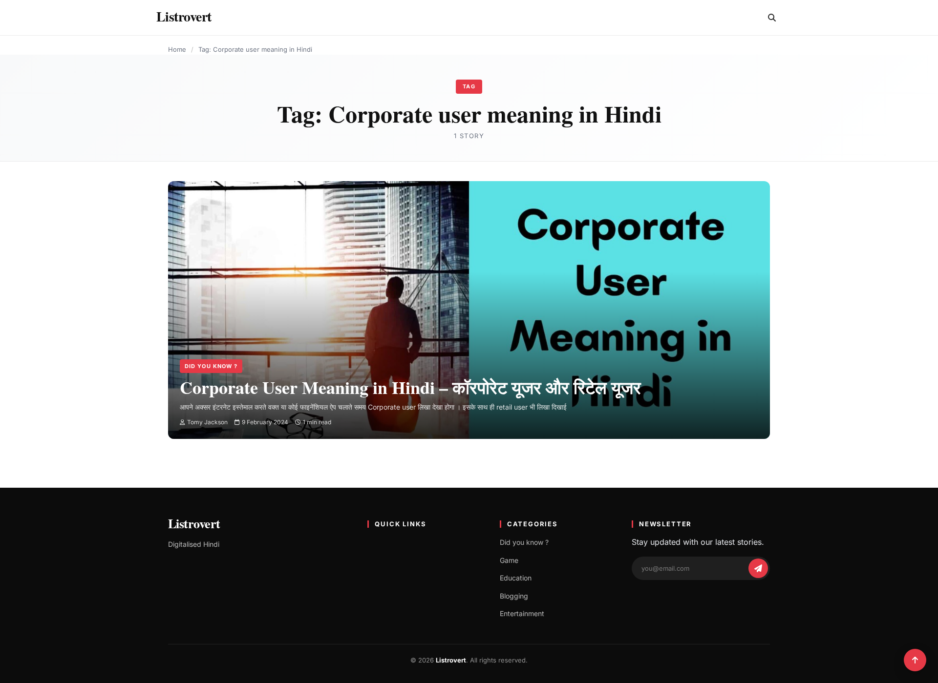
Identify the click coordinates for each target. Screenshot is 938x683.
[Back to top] (915, 660)
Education (516, 578)
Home (177, 49)
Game (509, 560)
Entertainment (522, 613)
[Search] (772, 17)
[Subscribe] (758, 568)
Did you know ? (211, 366)
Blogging (514, 596)
